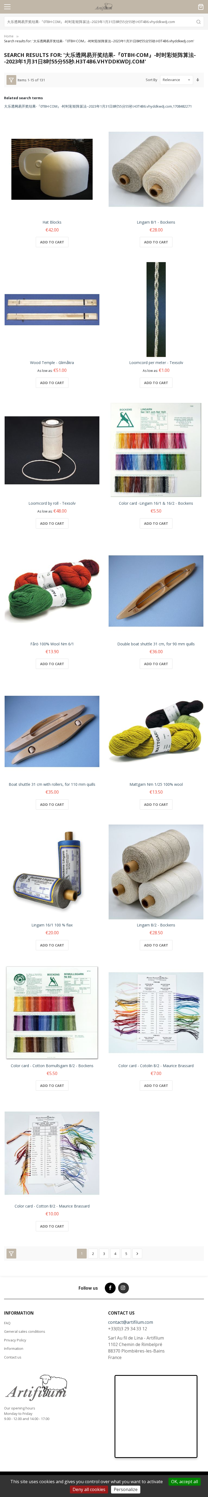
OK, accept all (184, 1482)
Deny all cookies (89, 1489)
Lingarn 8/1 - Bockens (156, 222)
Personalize (126, 1489)
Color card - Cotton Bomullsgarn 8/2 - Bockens (52, 1065)
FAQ (7, 1323)
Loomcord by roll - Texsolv (52, 503)
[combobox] (104, 21)
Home (9, 36)
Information (13, 1348)
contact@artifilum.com (130, 1322)
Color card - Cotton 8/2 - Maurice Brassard (52, 1206)
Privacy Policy (15, 1340)
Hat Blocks (52, 222)
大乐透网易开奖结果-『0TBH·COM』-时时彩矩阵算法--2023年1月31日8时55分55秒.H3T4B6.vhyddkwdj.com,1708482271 (98, 106)
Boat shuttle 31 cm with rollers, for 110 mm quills (52, 784)
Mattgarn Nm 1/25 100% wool (156, 784)
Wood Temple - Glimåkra (52, 362)
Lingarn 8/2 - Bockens (156, 925)
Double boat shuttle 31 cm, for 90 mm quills (156, 643)
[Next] (137, 1253)
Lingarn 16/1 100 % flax (52, 925)
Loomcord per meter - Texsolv (156, 362)
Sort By (151, 79)
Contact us (12, 1357)
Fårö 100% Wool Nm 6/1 (52, 643)
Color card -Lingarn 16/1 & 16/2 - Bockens (156, 503)
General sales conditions (24, 1331)
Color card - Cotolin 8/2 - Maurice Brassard (156, 1065)
